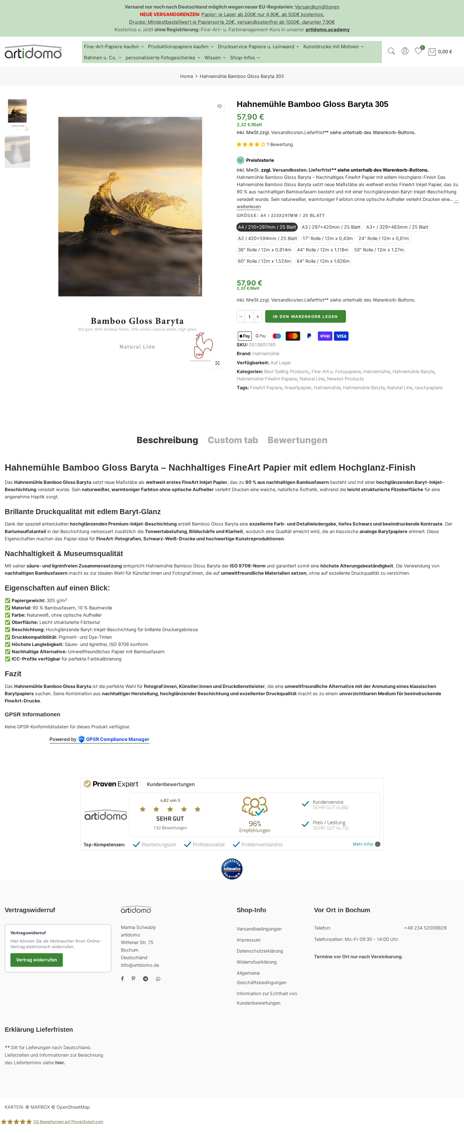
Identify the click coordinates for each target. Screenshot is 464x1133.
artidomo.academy (328, 29)
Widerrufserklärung (257, 962)
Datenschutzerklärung (260, 951)
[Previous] (43, 235)
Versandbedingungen (259, 929)
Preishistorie (260, 160)
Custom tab (233, 440)
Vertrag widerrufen (36, 959)
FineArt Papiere (266, 387)
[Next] (217, 235)
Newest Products (345, 379)
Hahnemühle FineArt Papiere (267, 379)
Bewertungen (298, 440)
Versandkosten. (290, 170)
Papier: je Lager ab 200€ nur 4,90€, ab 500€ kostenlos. (262, 14)
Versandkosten (287, 132)
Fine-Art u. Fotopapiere (336, 371)
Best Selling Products (286, 371)
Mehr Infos (363, 844)
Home (186, 76)
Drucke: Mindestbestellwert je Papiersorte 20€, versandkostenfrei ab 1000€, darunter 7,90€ (232, 22)
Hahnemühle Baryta (413, 371)
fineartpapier (298, 387)
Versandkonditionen (317, 7)
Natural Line (312, 379)
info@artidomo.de (140, 965)
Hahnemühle (266, 353)
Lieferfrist (314, 132)
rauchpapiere (429, 387)
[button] (252, 144)
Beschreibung (167, 440)
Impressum (249, 940)
